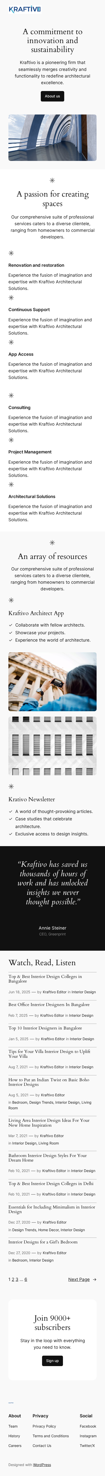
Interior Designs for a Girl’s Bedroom (42, 1242)
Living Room (48, 1143)
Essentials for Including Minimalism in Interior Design (51, 1209)
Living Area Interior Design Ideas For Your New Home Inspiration (48, 1122)
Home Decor (48, 1230)
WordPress (42, 1464)
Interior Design (84, 992)
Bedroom (19, 1102)
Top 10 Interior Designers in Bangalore (45, 1028)
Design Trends (41, 1102)
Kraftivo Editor (55, 992)
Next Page (82, 1279)
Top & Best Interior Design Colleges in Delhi (51, 1183)
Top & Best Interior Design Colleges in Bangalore (45, 979)
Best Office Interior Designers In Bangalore (49, 1004)
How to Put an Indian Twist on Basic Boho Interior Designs (48, 1082)
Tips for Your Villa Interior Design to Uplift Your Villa (49, 1054)
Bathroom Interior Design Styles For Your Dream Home (47, 1158)
